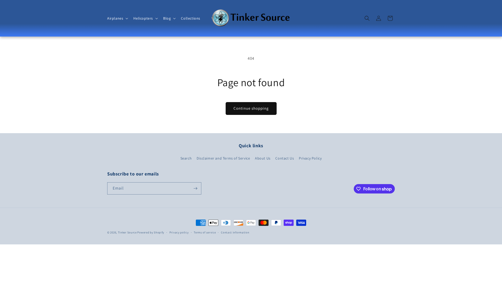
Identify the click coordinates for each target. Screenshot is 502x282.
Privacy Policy (310, 158)
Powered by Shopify (150, 232)
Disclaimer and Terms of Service (223, 158)
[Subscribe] (195, 188)
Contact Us (284, 158)
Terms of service (205, 232)
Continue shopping (251, 108)
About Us (263, 158)
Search (186, 158)
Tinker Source (127, 232)
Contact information (235, 232)
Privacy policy (179, 232)
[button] (117, 18)
